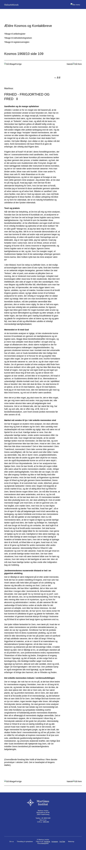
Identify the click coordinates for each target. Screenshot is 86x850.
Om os (11, 841)
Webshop (71, 841)
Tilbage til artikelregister (14, 34)
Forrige (18, 64)
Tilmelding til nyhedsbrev (25, 841)
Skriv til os (43, 820)
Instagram (55, 841)
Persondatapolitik (43, 843)
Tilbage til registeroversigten (16, 42)
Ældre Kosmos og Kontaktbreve (28, 26)
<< (55, 78)
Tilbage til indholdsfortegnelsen (18, 38)
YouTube (62, 841)
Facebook (47, 841)
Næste (70, 64)
